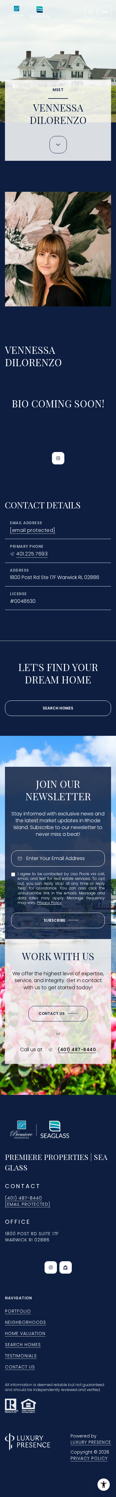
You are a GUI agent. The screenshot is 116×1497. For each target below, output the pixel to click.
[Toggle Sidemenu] (105, 12)
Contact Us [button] (20, 1367)
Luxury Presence (91, 1442)
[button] (58, 1013)
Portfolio (18, 1311)
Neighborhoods (25, 1322)
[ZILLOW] (65, 1267)
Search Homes (58, 708)
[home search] (90, 12)
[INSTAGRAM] (58, 458)
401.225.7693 (32, 554)
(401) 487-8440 (77, 1049)
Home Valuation (25, 1333)
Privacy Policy (49, 902)
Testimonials (21, 1356)
